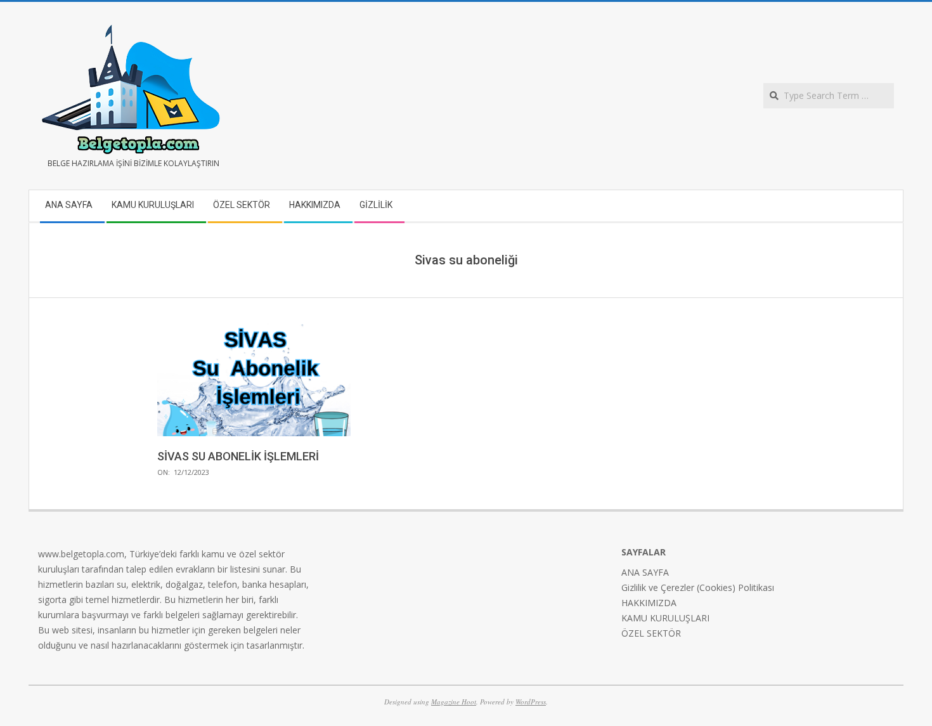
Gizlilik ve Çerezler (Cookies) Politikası (697, 587)
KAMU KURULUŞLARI (665, 618)
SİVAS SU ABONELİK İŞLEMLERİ (238, 456)
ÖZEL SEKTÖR (651, 633)
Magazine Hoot (453, 701)
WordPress (530, 701)
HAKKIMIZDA (648, 603)
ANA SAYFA (645, 572)
